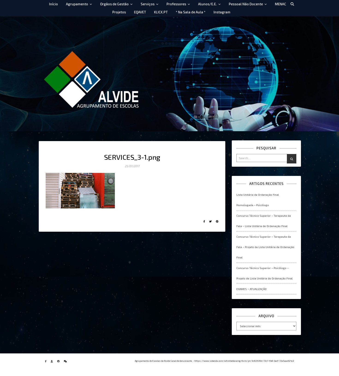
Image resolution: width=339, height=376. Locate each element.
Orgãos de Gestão (114, 4)
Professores (176, 4)
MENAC (280, 4)
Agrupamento (77, 4)
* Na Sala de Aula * (190, 12)
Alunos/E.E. (207, 4)
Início (53, 4)
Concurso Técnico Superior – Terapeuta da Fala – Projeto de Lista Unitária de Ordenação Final (265, 247)
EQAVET (140, 12)
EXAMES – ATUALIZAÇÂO (251, 288)
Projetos (119, 12)
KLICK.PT (161, 12)
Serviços (148, 4)
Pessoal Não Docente (246, 4)
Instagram (222, 12)
